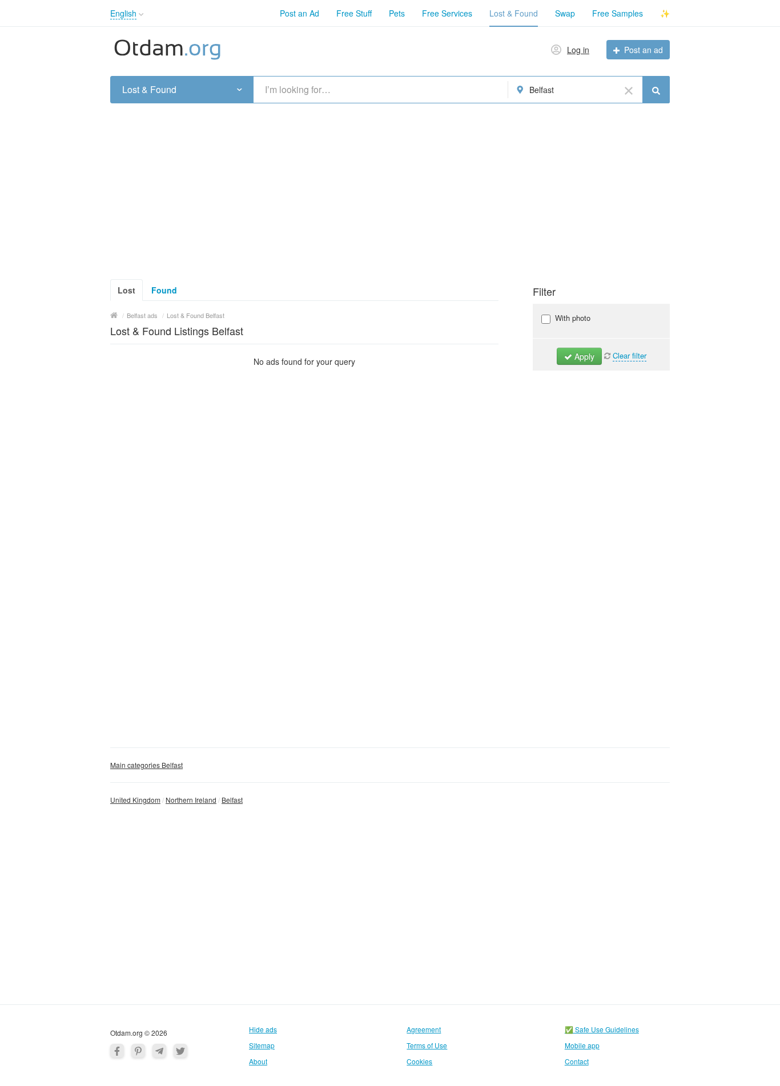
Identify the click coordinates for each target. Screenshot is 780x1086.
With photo (571, 317)
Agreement (424, 1029)
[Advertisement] (390, 188)
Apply (583, 356)
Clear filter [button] (629, 355)
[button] (141, 14)
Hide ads (263, 1029)
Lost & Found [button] (149, 89)
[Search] (656, 89)
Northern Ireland (191, 800)
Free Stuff (354, 13)
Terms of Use (427, 1045)
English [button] (123, 13)
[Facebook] (117, 1050)
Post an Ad (299, 13)
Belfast (232, 800)
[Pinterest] (138, 1050)
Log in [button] (578, 49)
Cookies (419, 1061)
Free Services (447, 13)
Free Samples (617, 13)
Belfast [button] (541, 89)
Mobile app (582, 1045)
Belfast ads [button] (142, 315)
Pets (397, 13)
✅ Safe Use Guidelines (602, 1029)
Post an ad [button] (643, 49)
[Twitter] (180, 1050)
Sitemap (262, 1045)
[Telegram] (159, 1050)
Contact (577, 1061)
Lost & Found (513, 13)
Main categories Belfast (146, 765)
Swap (565, 13)
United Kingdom (135, 800)
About (258, 1061)
